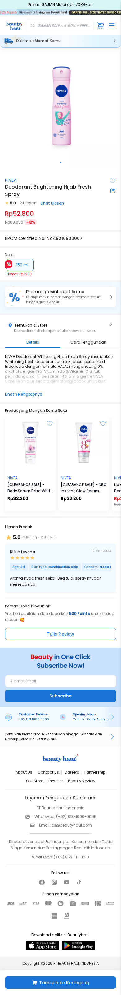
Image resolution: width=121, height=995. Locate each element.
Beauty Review (81, 781)
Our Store (34, 781)
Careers (71, 772)
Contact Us (48, 772)
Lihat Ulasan (52, 203)
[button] (60, 297)
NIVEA (10, 180)
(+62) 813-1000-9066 (76, 816)
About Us (24, 772)
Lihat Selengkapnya (23, 394)
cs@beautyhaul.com (72, 825)
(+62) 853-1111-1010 (71, 857)
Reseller (55, 781)
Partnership (94, 772)
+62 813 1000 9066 (34, 719)
